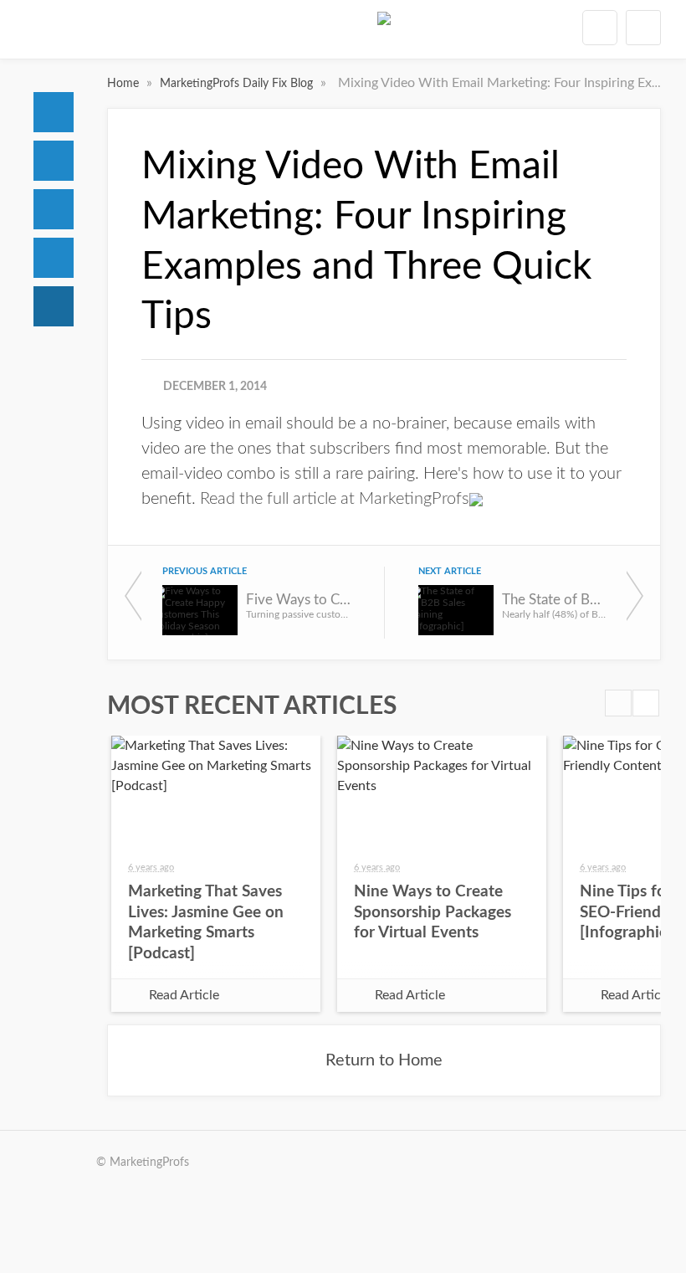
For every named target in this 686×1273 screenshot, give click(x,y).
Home (53, 112)
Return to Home (384, 1060)
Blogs (53, 306)
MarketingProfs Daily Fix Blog (238, 84)
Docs (53, 161)
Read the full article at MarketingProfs (334, 498)
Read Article (184, 995)
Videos (53, 258)
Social (53, 209)
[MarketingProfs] (384, 32)
